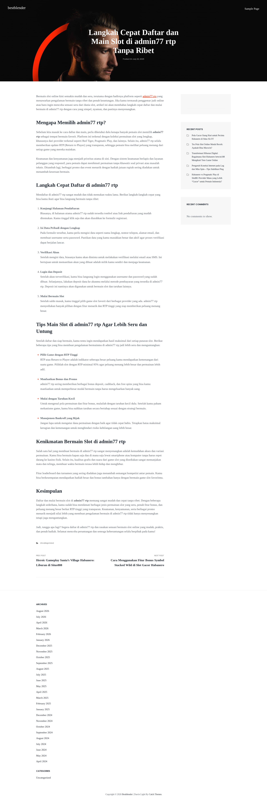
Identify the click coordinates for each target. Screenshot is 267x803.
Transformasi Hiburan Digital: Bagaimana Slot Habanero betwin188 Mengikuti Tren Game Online (208, 156)
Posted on (133, 59)
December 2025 (44, 645)
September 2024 (44, 732)
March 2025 (42, 697)
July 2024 (41, 744)
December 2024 (44, 715)
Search (221, 105)
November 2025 (44, 651)
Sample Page (252, 8)
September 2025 (44, 663)
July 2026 (41, 616)
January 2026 (43, 640)
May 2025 (41, 686)
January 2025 (43, 709)
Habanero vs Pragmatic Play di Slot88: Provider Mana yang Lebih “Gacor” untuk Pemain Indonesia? (207, 178)
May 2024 (41, 755)
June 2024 (41, 749)
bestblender (17, 8)
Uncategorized (47, 543)
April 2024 (41, 761)
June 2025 (41, 680)
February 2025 (43, 703)
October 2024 (43, 726)
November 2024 (44, 721)
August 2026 (42, 611)
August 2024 (42, 738)
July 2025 (41, 674)
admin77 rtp (149, 96)
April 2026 (41, 622)
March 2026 (42, 628)
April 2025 (41, 692)
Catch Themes (155, 794)
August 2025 (42, 668)
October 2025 (43, 657)
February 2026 (43, 634)
